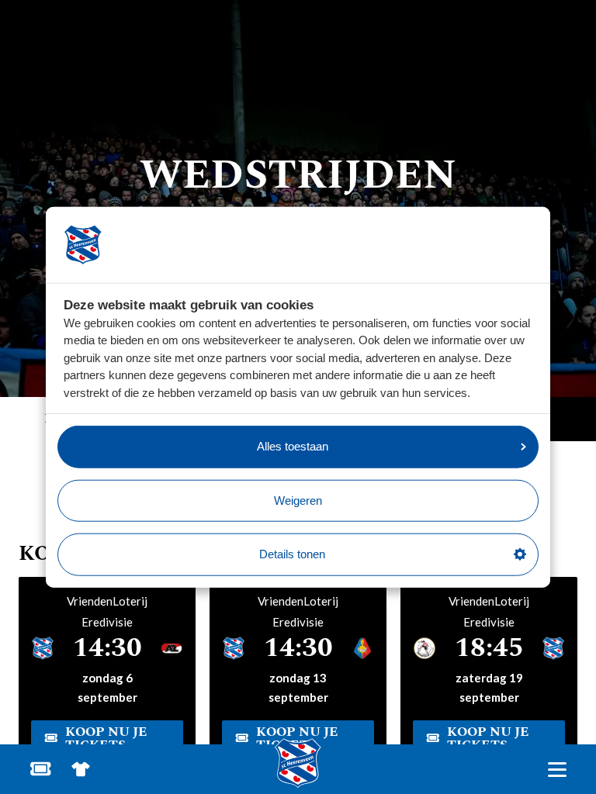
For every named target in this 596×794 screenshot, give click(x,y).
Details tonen (292, 554)
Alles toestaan (292, 446)
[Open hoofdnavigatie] (557, 770)
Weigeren (298, 499)
